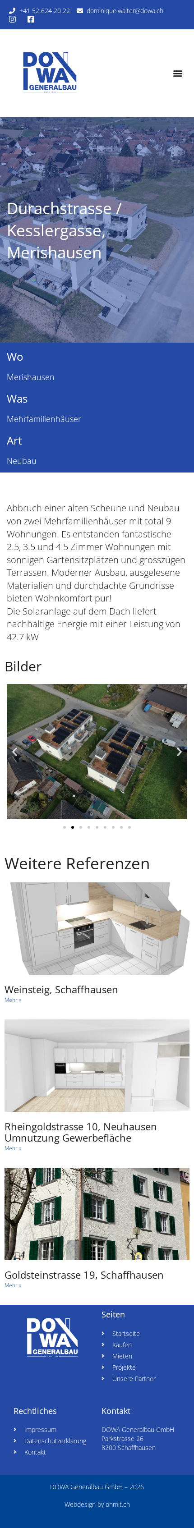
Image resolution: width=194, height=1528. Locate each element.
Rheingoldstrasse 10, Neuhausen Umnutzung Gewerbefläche (81, 1132)
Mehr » (13, 1000)
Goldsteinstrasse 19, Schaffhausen (84, 1274)
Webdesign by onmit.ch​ (97, 1504)
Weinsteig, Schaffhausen (61, 989)
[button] (177, 73)
